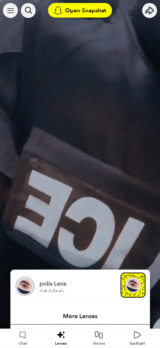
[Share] (149, 10)
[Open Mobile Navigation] (10, 10)
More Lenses (80, 316)
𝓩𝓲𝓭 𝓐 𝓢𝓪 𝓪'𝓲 (51, 290)
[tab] (80, 316)
